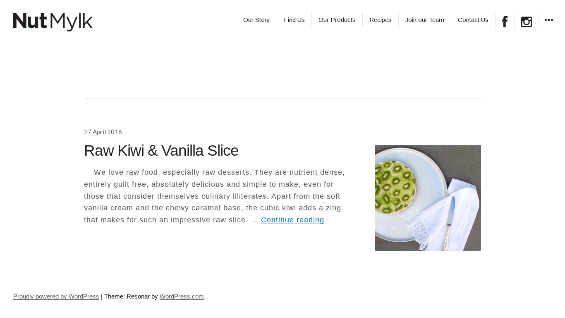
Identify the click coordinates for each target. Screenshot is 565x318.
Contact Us (473, 19)
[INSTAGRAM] (527, 22)
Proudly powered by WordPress (56, 296)
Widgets (548, 25)
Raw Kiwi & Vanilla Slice (161, 150)
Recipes (380, 19)
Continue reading (292, 220)
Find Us (294, 19)
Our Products (337, 19)
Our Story (256, 19)
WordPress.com (182, 296)
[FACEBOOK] (505, 22)
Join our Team (424, 19)
